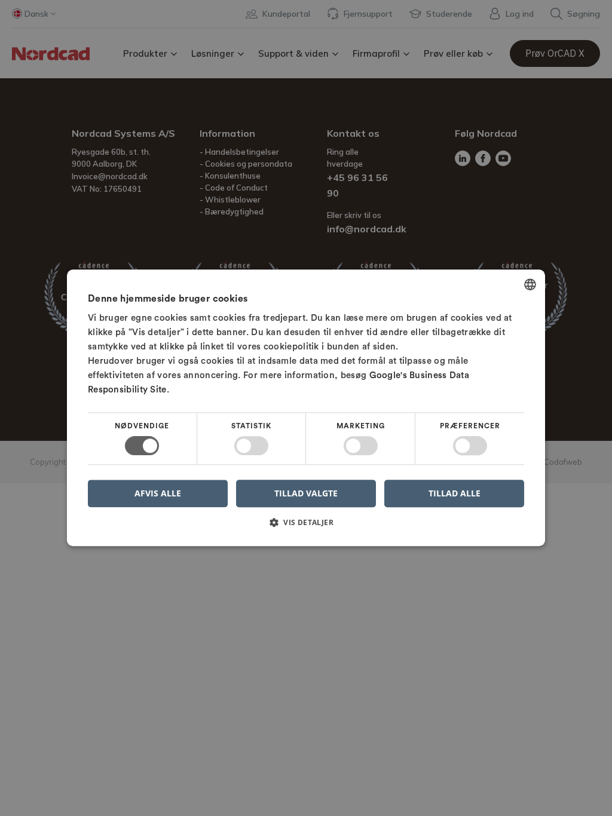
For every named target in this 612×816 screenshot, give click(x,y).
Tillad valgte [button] (306, 493)
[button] (306, 527)
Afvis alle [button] (157, 493)
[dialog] (306, 407)
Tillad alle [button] (455, 493)
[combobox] (530, 284)
